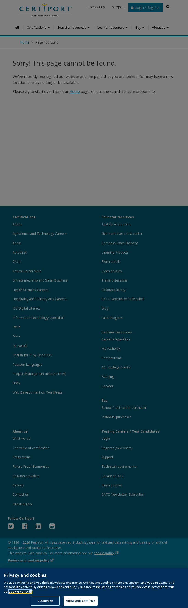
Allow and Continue (80, 601)
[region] (94, 588)
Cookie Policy (18, 591)
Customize (45, 601)
